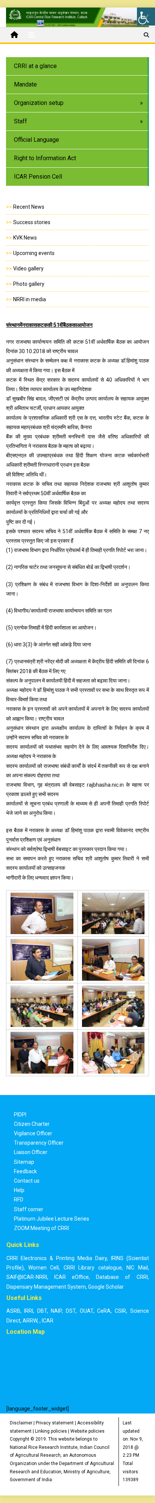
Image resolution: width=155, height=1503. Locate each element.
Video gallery (28, 268)
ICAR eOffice (71, 1277)
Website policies (87, 1431)
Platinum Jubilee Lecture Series (51, 1219)
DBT (42, 1311)
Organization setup (39, 102)
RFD (18, 1200)
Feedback (25, 1171)
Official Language (36, 139)
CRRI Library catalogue (93, 1268)
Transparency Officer (39, 1143)
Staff (20, 121)
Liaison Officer (30, 1152)
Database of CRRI (121, 1277)
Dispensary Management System (46, 1287)
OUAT (86, 1311)
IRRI (28, 1311)
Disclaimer (21, 1423)
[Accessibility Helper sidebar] (146, 17)
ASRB (13, 1311)
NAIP (56, 1311)
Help (19, 1190)
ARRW (30, 1321)
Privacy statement (55, 1423)
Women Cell (43, 1268)
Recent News (28, 207)
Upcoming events (34, 253)
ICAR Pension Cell (38, 176)
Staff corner (28, 1209)
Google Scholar (106, 1287)
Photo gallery (28, 284)
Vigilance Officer (33, 1133)
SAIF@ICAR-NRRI (26, 1277)
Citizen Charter (32, 1124)
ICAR (47, 1321)
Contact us (27, 1181)
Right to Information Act (45, 158)
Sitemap (24, 1162)
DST (71, 1311)
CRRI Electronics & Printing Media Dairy (56, 1258)
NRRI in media (29, 299)
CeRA (104, 1311)
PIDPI (20, 1115)
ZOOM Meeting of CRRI (41, 1228)
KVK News (25, 238)
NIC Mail (136, 1268)
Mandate (25, 84)
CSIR (120, 1311)
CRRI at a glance (35, 66)
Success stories (31, 222)
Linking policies (51, 1431)
